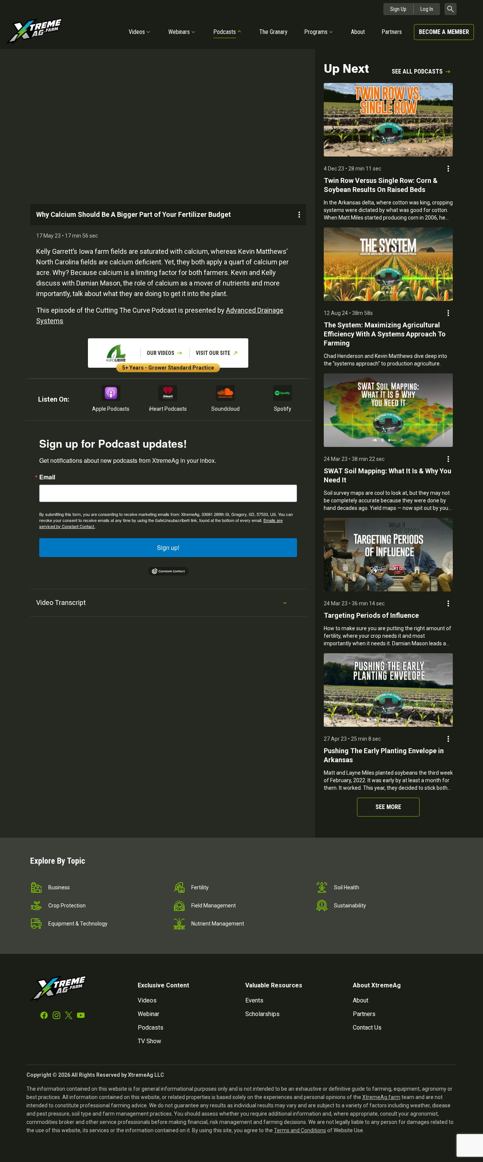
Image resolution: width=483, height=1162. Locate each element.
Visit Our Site (213, 353)
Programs (316, 31)
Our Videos (160, 353)
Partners (391, 31)
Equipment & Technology (78, 924)
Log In (426, 9)
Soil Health (346, 887)
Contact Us (367, 1027)
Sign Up (398, 9)
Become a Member (444, 31)
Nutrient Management (217, 924)
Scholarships (262, 1014)
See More (388, 806)
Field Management (213, 906)
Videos (137, 31)
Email (47, 477)
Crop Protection (67, 906)
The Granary (273, 31)
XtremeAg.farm (381, 1097)
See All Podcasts (417, 71)
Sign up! (168, 547)
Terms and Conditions (300, 1130)
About (358, 31)
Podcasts (224, 31)
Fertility (200, 887)
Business (59, 887)
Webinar (148, 1014)
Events (254, 1000)
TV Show (149, 1041)
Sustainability (350, 906)
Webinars (179, 31)
